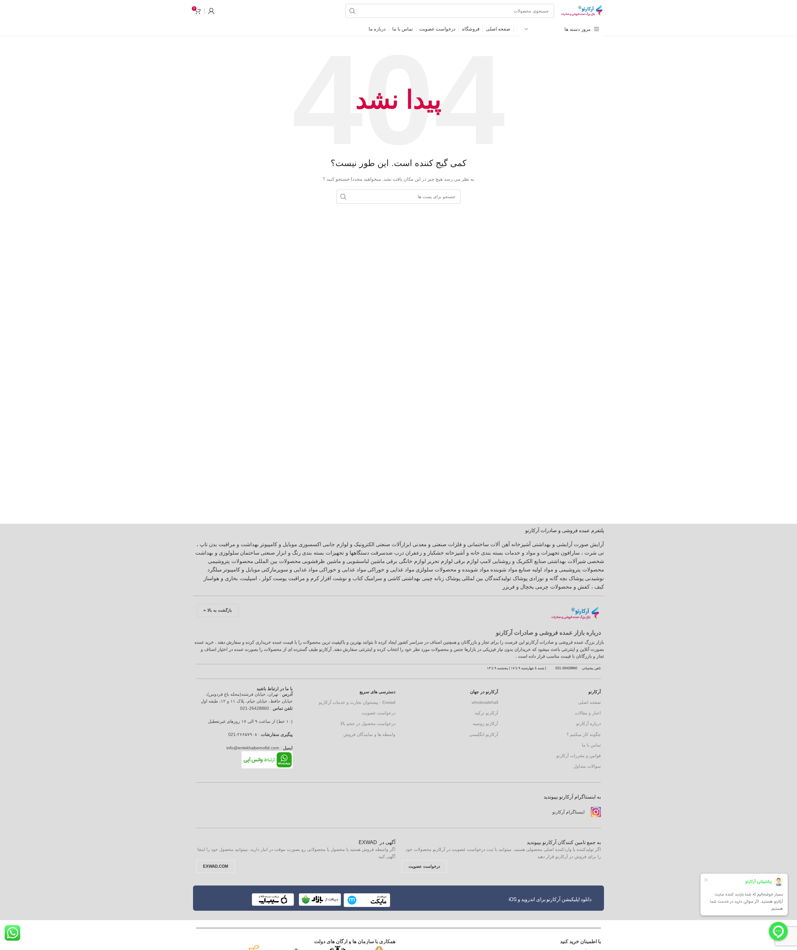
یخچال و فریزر (518, 587)
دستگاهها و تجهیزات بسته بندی (335, 553)
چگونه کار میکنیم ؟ (584, 734)
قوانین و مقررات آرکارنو (578, 755)
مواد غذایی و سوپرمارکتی (289, 570)
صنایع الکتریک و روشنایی (519, 561)
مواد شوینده (503, 570)
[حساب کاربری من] (211, 11)
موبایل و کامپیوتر (241, 570)
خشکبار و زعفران (424, 553)
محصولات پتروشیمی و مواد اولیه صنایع (561, 570)
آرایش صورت (589, 544)
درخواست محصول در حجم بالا (367, 723)
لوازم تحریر (440, 561)
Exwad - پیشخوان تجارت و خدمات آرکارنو (357, 702)
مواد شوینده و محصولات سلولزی (452, 570)
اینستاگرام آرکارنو (568, 811)
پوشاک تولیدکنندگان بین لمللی (495, 578)
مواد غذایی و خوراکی (390, 570)
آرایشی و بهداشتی (552, 544)
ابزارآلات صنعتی (393, 544)
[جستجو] (352, 11)
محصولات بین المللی (277, 561)
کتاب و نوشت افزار (341, 578)
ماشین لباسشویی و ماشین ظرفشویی (343, 561)
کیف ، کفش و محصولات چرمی (569, 587)
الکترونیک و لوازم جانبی (349, 544)
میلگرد (214, 570)
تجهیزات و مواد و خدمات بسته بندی (520, 553)
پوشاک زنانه (447, 578)
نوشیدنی (594, 578)
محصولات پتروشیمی (230, 561)
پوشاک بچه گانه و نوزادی (556, 578)
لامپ (485, 561)
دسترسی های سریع (377, 691)
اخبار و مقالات (588, 712)
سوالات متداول (587, 766)
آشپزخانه (521, 544)
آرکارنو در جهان (484, 691)
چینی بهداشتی (417, 578)
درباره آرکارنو (588, 723)
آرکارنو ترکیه (486, 712)
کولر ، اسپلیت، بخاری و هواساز (237, 578)
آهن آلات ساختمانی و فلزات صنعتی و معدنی (461, 544)
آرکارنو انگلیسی (483, 734)
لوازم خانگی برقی (406, 561)
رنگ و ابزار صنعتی (281, 553)
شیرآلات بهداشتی (566, 561)
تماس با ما (591, 744)
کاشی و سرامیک (382, 578)
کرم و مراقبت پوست (296, 578)
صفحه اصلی (589, 702)
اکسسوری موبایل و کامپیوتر (290, 544)
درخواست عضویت (378, 712)
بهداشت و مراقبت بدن (234, 544)
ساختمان (249, 553)
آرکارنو (594, 691)
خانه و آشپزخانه (462, 553)
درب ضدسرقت (387, 553)
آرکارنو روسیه (485, 723)
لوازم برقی (466, 561)
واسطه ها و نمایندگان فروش (369, 734)
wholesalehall (485, 702)
